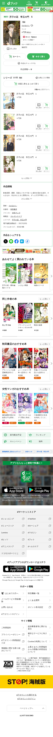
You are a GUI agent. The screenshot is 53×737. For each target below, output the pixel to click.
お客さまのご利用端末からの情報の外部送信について (37, 649)
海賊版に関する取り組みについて (10, 649)
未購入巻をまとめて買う (28, 84)
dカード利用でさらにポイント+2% (32, 44)
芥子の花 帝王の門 (19, 220)
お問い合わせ (7, 607)
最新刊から (46, 89)
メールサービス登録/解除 (11, 600)
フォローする (31, 25)
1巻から (37, 89)
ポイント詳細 (28, 40)
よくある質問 (33, 600)
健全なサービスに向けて (37, 634)
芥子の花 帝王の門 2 (26, 115)
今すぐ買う (40, 56)
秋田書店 (13, 209)
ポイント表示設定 (35, 607)
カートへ (16, 56)
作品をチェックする (28, 63)
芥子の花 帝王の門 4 (26, 157)
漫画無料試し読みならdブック (11, 451)
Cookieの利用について (37, 641)
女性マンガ (16, 213)
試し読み (13, 49)
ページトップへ (26, 708)
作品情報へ (25, 69)
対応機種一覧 (33, 593)
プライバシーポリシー (10, 634)
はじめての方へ (11, 593)
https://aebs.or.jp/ (24, 671)
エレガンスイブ (16, 216)
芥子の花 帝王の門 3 (26, 136)
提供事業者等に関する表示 (37, 627)
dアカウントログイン (10, 614)
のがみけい (26, 26)
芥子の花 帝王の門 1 (26, 94)
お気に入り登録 (44, 78)
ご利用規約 (6, 628)
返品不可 (24, 47)
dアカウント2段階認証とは (11, 641)
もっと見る (44, 299)
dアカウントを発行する (26, 695)
